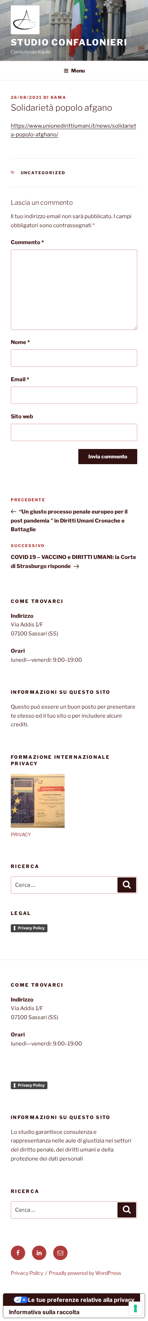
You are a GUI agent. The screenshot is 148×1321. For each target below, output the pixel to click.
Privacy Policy (31, 927)
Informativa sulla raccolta (44, 1312)
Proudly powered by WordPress (85, 1273)
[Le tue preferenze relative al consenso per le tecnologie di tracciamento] (135, 1308)
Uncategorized (43, 172)
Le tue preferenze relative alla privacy (81, 1299)
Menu (78, 70)
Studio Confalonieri (69, 42)
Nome (20, 342)
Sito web (22, 416)
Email (20, 379)
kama (58, 97)
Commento (27, 242)
